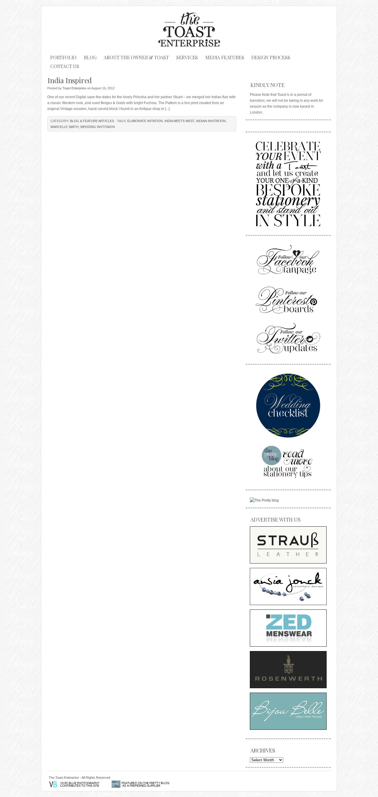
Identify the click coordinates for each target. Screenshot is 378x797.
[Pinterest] (288, 299)
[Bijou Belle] (288, 711)
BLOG (90, 57)
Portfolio (63, 57)
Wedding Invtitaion (97, 127)
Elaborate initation (145, 121)
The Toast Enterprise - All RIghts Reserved (79, 777)
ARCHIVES (262, 750)
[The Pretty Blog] (264, 500)
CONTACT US (64, 66)
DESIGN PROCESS (270, 57)
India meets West (179, 121)
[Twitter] (288, 338)
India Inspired (70, 80)
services (187, 57)
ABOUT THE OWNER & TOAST (136, 57)
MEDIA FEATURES (224, 57)
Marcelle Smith (64, 127)
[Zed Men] (288, 628)
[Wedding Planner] (288, 405)
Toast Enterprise (74, 88)
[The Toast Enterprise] (288, 182)
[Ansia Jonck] (288, 586)
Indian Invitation (211, 121)
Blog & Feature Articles (92, 121)
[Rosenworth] (288, 669)
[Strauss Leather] (288, 544)
